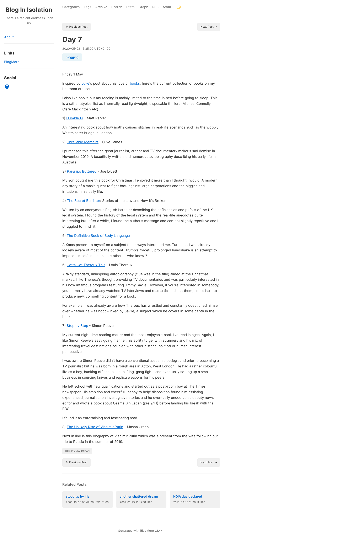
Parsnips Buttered (81, 171)
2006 (69, 502)
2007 (123, 502)
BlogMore (11, 62)
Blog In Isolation (29, 9)
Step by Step (77, 326)
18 (186, 502)
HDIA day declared (187, 496)
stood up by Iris (77, 496)
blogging (72, 57)
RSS (155, 7)
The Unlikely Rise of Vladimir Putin (95, 427)
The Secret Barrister (83, 201)
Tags (87, 7)
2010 (176, 502)
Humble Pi (74, 118)
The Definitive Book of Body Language (98, 236)
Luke (85, 83)
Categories (71, 7)
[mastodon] (7, 86)
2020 (66, 48)
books (135, 83)
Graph (143, 7)
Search (116, 7)
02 (78, 48)
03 (79, 502)
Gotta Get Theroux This (86, 265)
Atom (167, 7)
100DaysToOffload (77, 451)
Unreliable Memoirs (82, 142)
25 (133, 502)
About (9, 37)
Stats (130, 7)
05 (73, 48)
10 (75, 502)
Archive (101, 7)
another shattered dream (139, 496)
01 (128, 502)
